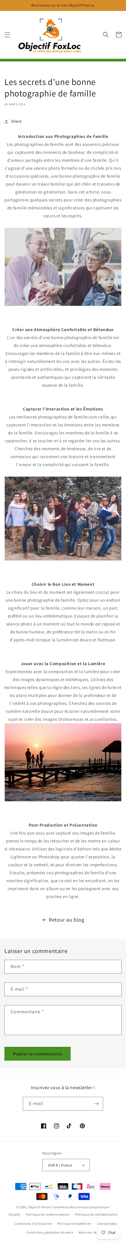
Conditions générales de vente (50, 1232)
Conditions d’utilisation (33, 1223)
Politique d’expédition (74, 1223)
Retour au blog (66, 919)
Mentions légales (92, 1232)
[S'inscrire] (96, 1104)
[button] (7, 34)
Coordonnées (107, 1223)
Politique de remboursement (47, 1214)
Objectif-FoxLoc (40, 1207)
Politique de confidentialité (96, 1214)
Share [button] (16, 121)
